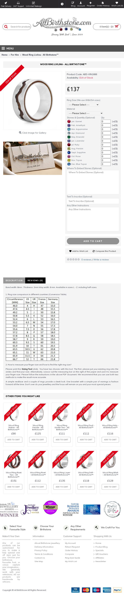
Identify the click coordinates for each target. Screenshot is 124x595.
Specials (99, 550)
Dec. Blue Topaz (79, 164)
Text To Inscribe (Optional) (79, 196)
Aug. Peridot (77, 148)
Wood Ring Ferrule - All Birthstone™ (38, 427)
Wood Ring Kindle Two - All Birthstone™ (62, 427)
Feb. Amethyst (78, 125)
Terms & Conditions (44, 554)
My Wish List (71, 561)
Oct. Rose (76, 156)
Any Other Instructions (78, 205)
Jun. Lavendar (77, 141)
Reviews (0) (35, 280)
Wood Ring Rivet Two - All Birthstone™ (13, 474)
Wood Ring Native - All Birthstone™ (13, 427)
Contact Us (40, 558)
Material (71, 109)
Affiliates (99, 558)
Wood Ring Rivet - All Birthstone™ (38, 473)
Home (98, 543)
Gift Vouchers (101, 554)
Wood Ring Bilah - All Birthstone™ (110, 473)
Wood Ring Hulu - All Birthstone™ (110, 426)
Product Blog (101, 547)
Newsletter (100, 561)
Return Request (72, 547)
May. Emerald (77, 137)
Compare (69, 554)
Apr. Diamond (77, 133)
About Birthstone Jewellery (47, 543)
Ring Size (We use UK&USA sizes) (83, 100)
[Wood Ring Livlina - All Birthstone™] (32, 100)
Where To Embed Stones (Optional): (84, 168)
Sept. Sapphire (78, 152)
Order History (71, 550)
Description (14, 280)
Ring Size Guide (72, 558)
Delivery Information (44, 547)
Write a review (101, 259)
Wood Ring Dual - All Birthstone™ (86, 426)
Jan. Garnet (76, 121)
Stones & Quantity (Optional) (81, 117)
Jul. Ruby (75, 144)
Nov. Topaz (76, 160)
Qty (102, 117)
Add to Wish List (80, 251)
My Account (70, 543)
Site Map (39, 561)
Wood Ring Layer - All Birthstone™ (62, 473)
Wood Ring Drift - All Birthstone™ (86, 473)
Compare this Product (105, 251)
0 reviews (86, 259)
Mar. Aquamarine (79, 129)
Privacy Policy (41, 550)
